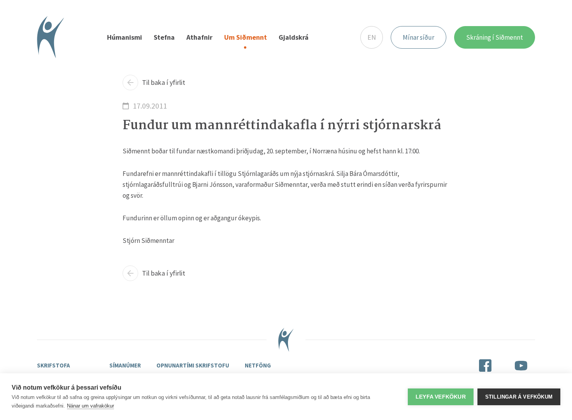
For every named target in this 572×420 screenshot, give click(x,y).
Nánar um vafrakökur (90, 406)
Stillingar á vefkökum (519, 397)
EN (371, 37)
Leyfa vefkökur (441, 397)
